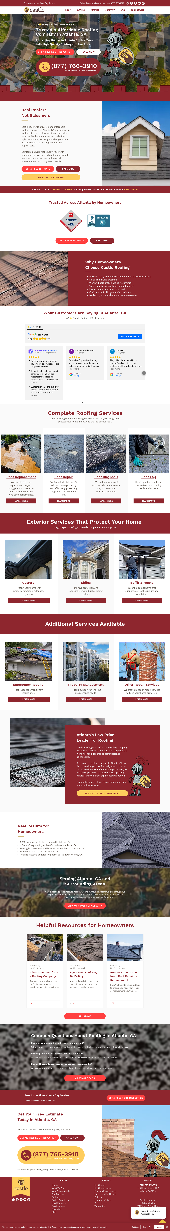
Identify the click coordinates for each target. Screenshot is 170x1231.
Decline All (147, 1227)
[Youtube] (139, 3)
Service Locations (148, 1200)
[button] (79, 10)
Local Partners (59, 1203)
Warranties (99, 1206)
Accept (159, 1227)
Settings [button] (135, 1227)
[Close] (167, 1227)
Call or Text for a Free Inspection (102, 3)
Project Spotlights (60, 1200)
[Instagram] (131, 3)
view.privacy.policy (100, 1227)
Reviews (55, 1197)
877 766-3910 (151, 1185)
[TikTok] (143, 3)
